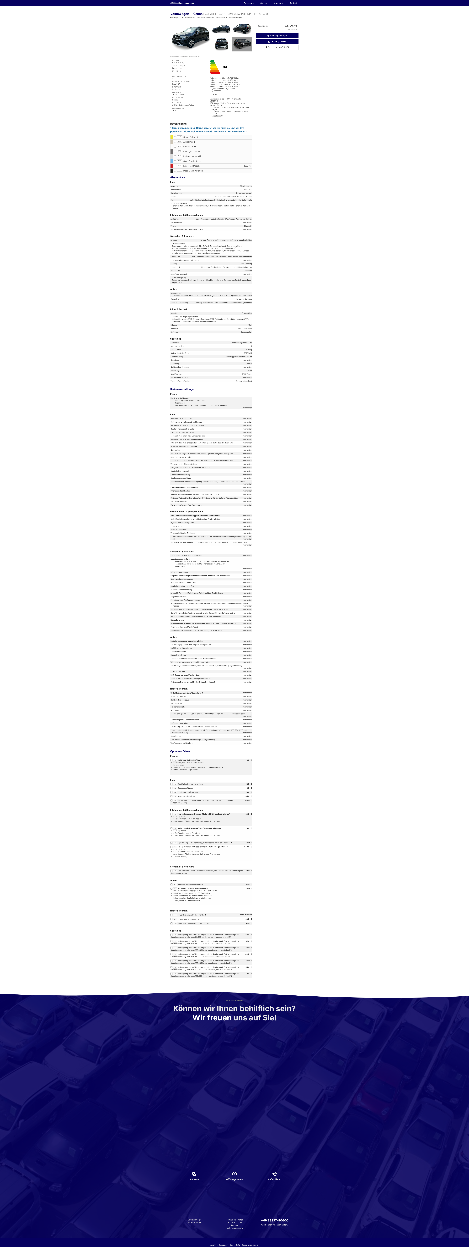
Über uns (278, 3)
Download (214, 94)
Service (263, 3)
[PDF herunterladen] (230, 67)
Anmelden (214, 1245)
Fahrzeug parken (278, 41)
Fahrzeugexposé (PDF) (278, 47)
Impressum (223, 1245)
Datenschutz (235, 1245)
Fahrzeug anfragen (278, 35)
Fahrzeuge (249, 3)
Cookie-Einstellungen (250, 1245)
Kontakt (293, 3)
